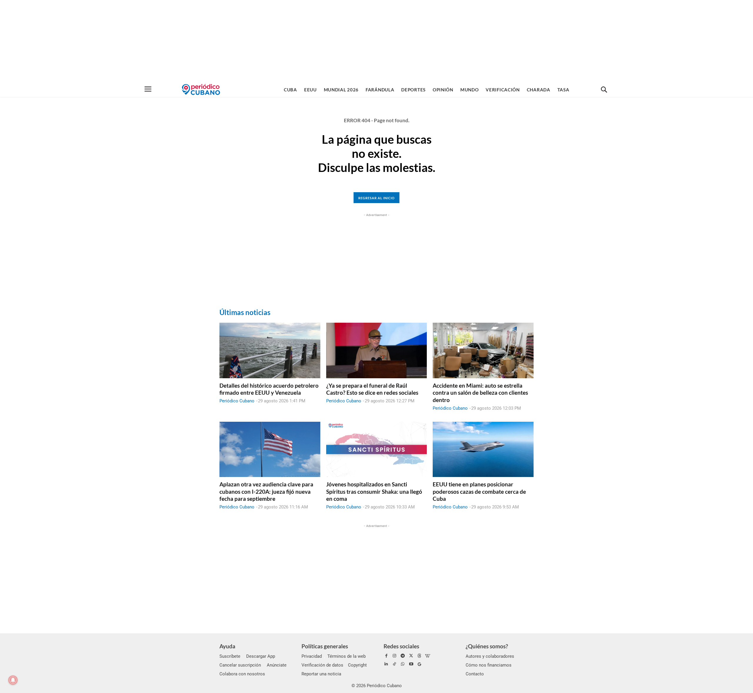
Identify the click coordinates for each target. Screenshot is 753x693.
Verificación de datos (322, 665)
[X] (411, 656)
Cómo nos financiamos (489, 665)
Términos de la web (346, 656)
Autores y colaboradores (490, 656)
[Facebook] (386, 656)
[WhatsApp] (402, 664)
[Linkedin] (386, 664)
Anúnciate (276, 665)
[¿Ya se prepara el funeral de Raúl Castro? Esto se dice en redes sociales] (376, 350)
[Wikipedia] (427, 656)
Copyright (357, 665)
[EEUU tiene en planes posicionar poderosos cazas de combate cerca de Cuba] (483, 449)
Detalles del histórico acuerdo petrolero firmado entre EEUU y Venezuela (269, 389)
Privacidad (311, 656)
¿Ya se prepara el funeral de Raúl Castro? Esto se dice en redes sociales (372, 389)
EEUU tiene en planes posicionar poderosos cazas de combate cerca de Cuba (479, 491)
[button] (604, 90)
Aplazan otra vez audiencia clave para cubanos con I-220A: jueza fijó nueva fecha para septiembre (266, 491)
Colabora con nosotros (242, 674)
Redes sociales (401, 646)
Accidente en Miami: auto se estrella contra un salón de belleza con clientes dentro (480, 392)
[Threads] (419, 656)
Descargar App (260, 656)
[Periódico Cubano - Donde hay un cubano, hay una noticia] (201, 89)
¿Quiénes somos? (487, 646)
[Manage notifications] (13, 680)
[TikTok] (394, 664)
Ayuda (227, 646)
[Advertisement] (376, 41)
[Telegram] (402, 656)
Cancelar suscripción (240, 665)
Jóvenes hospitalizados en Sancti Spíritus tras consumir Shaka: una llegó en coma (374, 491)
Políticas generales (324, 646)
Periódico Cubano (236, 401)
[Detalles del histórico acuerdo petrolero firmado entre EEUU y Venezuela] (269, 350)
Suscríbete (229, 656)
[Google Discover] (419, 664)
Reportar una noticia (321, 674)
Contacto (475, 674)
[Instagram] (394, 656)
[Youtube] (411, 664)
